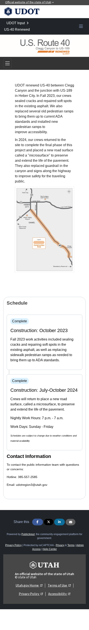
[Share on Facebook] (37, 522)
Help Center (50, 549)
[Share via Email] (70, 522)
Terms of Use (59, 585)
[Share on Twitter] (48, 522)
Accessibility (59, 593)
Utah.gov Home (29, 585)
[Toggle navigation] (7, 63)
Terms (71, 545)
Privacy (60, 545)
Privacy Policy (13, 545)
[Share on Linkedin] (59, 522)
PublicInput (28, 534)
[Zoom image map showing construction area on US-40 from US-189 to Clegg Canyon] (44, 229)
